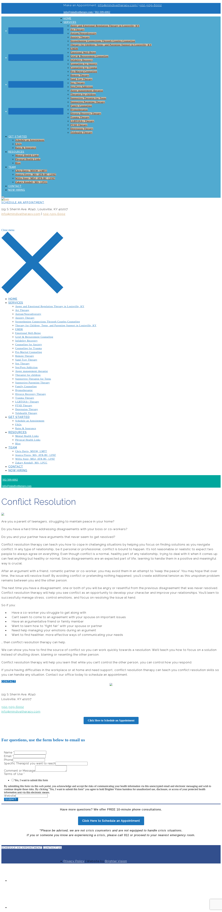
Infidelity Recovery (81, 60)
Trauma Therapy (79, 117)
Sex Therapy (77, 83)
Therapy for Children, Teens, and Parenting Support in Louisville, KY (111, 45)
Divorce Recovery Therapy (85, 113)
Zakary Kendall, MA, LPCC (31, 182)
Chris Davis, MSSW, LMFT (31, 170)
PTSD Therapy (78, 125)
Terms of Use (14, 774)
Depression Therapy (81, 129)
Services (69, 22)
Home (67, 18)
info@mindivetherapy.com (20, 214)
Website (10, 795)
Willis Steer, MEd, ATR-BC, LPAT (35, 178)
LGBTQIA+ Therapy (82, 121)
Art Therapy (77, 29)
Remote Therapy (79, 75)
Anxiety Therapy (80, 37)
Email (9, 756)
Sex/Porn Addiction (81, 87)
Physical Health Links (27, 159)
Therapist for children (83, 94)
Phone (8, 759)
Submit (11, 799)
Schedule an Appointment (29, 140)
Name (9, 752)
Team (12, 167)
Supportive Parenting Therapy (87, 102)
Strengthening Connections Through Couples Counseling (102, 41)
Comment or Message (19, 770)
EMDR (74, 48)
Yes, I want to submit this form (31, 780)
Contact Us (52, 847)
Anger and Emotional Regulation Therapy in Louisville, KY (104, 26)
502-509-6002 (54, 214)
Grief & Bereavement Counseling (89, 56)
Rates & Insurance (25, 148)
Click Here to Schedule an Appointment (111, 720)
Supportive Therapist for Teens (88, 98)
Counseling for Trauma (83, 68)
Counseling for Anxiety (83, 64)
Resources (16, 151)
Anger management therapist (86, 90)
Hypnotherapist (79, 109)
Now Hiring (16, 190)
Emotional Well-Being (83, 52)
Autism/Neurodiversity (83, 33)
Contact (15, 186)
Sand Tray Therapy (81, 79)
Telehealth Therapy (81, 132)
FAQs (18, 144)
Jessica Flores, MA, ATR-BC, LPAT (35, 174)
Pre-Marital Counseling (83, 71)
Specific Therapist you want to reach (30, 763)
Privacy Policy (73, 861)
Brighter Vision (116, 861)
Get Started (17, 136)
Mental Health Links (27, 155)
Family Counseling (81, 106)
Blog (18, 163)
